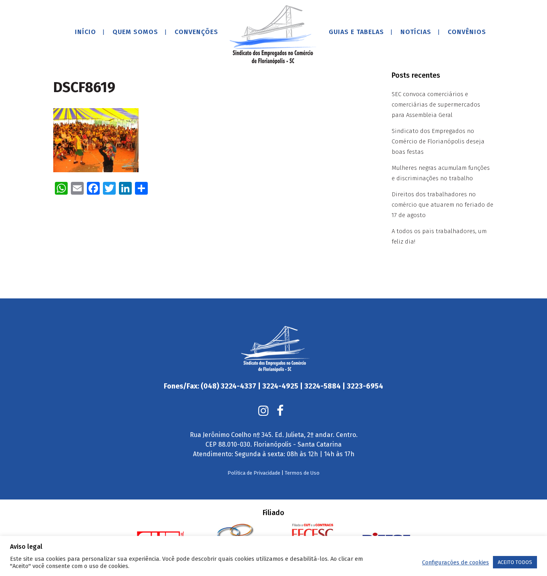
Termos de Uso (302, 473)
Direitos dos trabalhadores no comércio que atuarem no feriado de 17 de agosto (442, 205)
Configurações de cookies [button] (455, 562)
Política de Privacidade (253, 473)
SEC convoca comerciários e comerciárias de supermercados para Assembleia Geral (436, 105)
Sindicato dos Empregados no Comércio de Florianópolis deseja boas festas (438, 141)
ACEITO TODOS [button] (515, 562)
